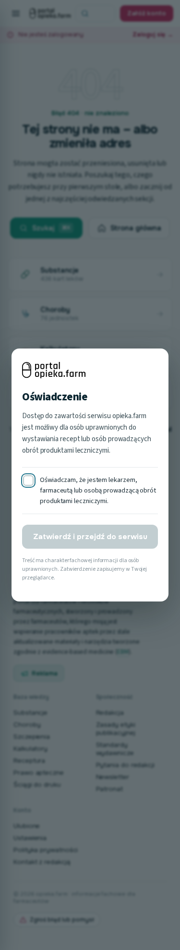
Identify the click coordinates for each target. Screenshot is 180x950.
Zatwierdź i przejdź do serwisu (90, 536)
